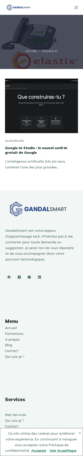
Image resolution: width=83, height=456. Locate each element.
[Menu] (76, 7)
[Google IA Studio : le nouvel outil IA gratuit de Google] (41, 106)
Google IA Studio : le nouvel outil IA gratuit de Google (36, 150)
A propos (12, 339)
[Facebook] (9, 277)
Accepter (39, 450)
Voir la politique (63, 450)
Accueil (11, 328)
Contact (11, 351)
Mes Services (15, 414)
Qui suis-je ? (14, 356)
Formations (14, 333)
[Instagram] (29, 277)
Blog (8, 345)
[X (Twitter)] (19, 277)
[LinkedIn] (39, 277)
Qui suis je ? (14, 420)
